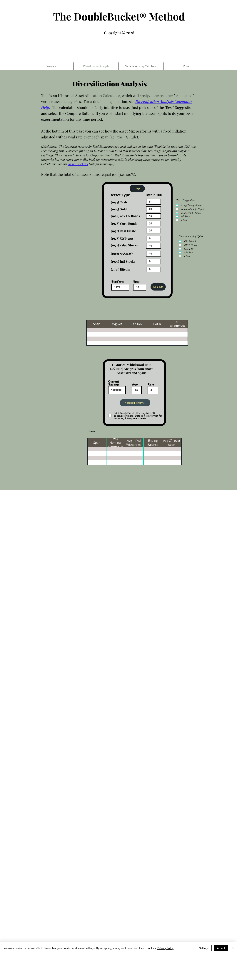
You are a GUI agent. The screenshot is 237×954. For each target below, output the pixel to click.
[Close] (232, 948)
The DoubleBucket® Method (119, 16)
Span (137, 281)
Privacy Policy (165, 948)
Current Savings (114, 383)
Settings (203, 948)
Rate (151, 384)
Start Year (117, 281)
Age (135, 384)
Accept (221, 948)
